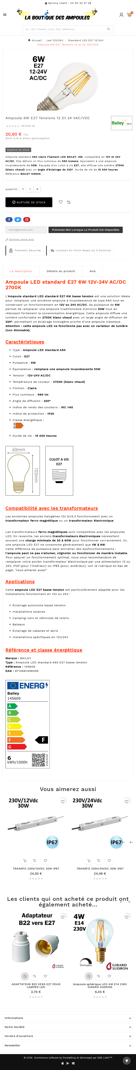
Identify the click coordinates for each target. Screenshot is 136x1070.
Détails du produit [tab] (61, 271)
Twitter (17, 219)
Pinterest (26, 219)
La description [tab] (21, 271)
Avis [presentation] (93, 271)
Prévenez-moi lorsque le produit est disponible (85, 229)
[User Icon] (121, 15)
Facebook (9, 219)
